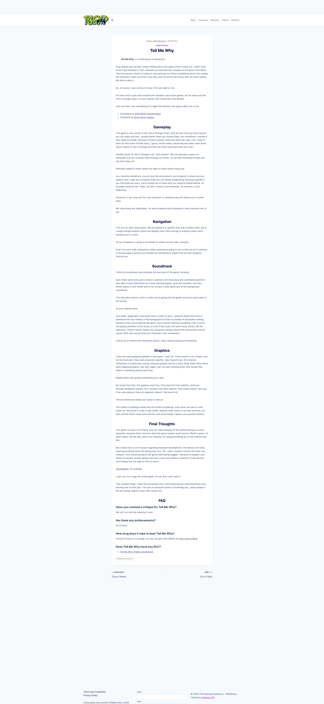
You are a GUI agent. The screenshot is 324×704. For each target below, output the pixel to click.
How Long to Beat (188, 538)
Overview (203, 20)
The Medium (122, 469)
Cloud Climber (119, 574)
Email (140, 692)
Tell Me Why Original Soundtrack (136, 552)
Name (139, 701)
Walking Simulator (125, 559)
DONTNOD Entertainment (148, 114)
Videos (225, 20)
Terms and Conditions (94, 692)
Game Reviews (162, 45)
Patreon (235, 20)
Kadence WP (208, 697)
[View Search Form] (112, 20)
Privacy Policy (90, 695)
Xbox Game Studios (144, 117)
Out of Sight (206, 574)
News (193, 20)
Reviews (215, 20)
